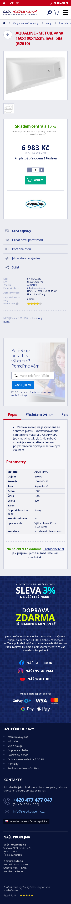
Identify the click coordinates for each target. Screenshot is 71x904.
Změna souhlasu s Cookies (23, 768)
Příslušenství (39, 414)
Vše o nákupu (15, 745)
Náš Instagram (39, 671)
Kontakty (13, 763)
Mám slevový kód (18, 737)
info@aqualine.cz (36, 288)
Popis (12, 414)
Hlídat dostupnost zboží (27, 240)
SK (17, 3)
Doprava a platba (18, 750)
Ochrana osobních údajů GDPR (26, 759)
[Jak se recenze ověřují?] (17, 303)
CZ (12, 3)
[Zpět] (7, 34)
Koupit (38, 180)
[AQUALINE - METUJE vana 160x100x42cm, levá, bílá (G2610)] (35, 75)
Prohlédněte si (53, 549)
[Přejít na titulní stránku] (20, 12)
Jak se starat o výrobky (26, 258)
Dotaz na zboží (21, 249)
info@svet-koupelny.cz (29, 811)
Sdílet (15, 267)
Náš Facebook (39, 663)
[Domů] (5, 3)
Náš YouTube (39, 679)
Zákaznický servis (18, 754)
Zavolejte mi (23, 385)
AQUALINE (32, 284)
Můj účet (13, 741)
